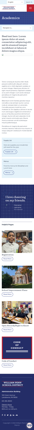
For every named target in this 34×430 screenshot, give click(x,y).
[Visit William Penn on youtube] (10, 415)
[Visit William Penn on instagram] (5, 415)
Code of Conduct (9, 361)
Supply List (9, 152)
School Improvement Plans (14, 290)
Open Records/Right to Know (15, 326)
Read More (7, 259)
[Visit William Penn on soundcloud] (17, 415)
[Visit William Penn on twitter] (8, 415)
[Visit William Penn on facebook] (2, 415)
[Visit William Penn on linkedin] (13, 415)
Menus (7, 172)
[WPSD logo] (9, 8)
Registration (8, 255)
